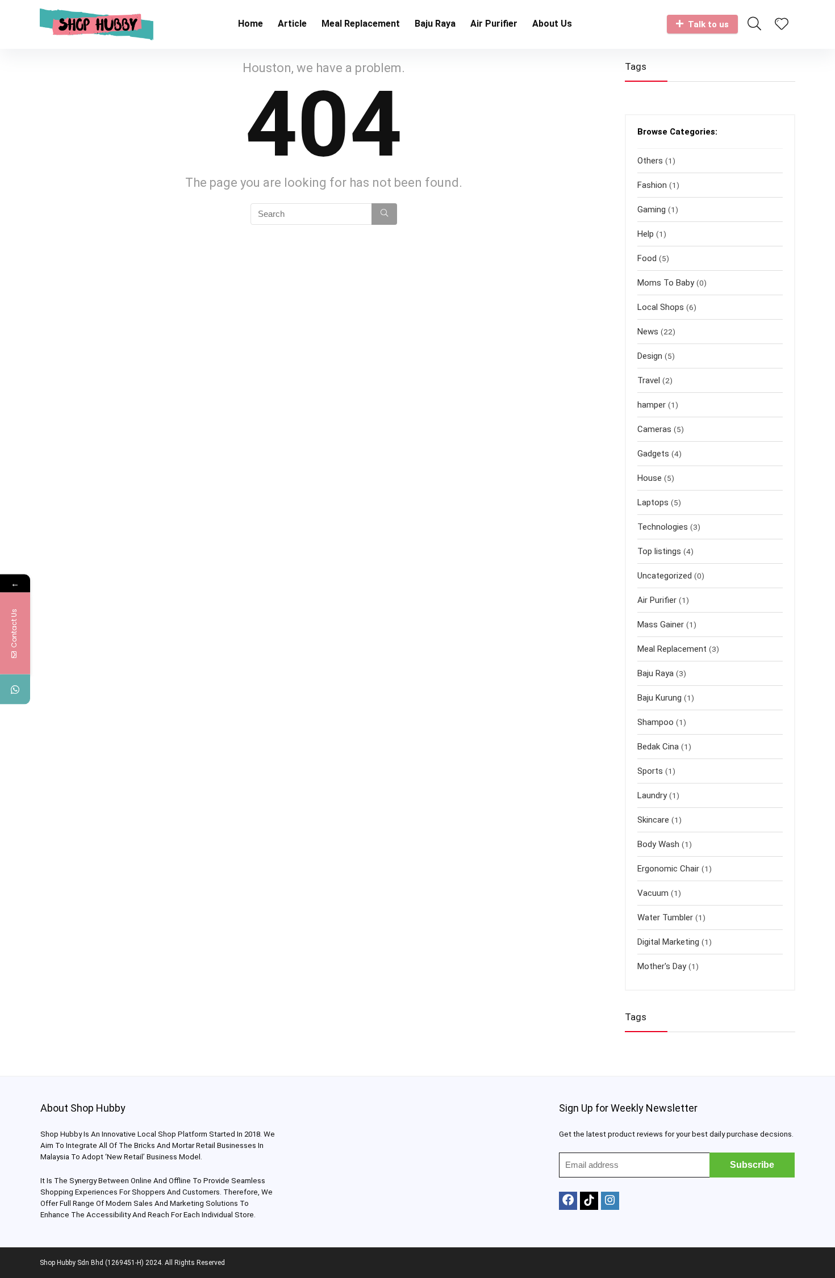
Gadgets (653, 454)
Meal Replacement (361, 23)
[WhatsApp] (15, 689)
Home (250, 23)
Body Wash (658, 844)
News (647, 331)
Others (650, 161)
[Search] (384, 214)
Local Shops (660, 307)
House (649, 478)
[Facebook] (568, 1201)
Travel (648, 380)
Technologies (662, 527)
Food (647, 258)
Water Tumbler (665, 917)
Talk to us (708, 24)
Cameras (654, 429)
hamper (651, 405)
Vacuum (653, 893)
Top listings (659, 551)
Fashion (652, 185)
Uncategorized (664, 576)
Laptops (653, 502)
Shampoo (655, 722)
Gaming (651, 209)
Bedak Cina (658, 746)
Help (645, 234)
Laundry (652, 795)
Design (649, 356)
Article (292, 23)
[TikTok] (589, 1201)
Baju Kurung (659, 698)
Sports (650, 771)
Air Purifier (493, 23)
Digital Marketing (668, 942)
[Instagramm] (610, 1201)
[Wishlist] (781, 25)
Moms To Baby (665, 283)
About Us (552, 23)
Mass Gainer (660, 624)
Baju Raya (435, 23)
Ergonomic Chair (668, 869)
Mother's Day (661, 966)
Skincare (653, 820)
